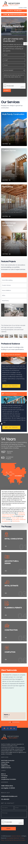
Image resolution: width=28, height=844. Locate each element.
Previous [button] (5, 26)
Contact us (4, 777)
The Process (4, 775)
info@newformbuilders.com (9, 796)
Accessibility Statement (13, 838)
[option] (14, 26)
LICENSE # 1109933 (23, 7)
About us (3, 773)
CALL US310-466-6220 (14, 10)
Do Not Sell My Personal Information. (15, 840)
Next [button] (22, 26)
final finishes (15, 521)
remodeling (21, 514)
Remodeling (4, 764)
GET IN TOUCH (11, 386)
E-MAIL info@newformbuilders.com (14, 14)
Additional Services (6, 767)
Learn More (5, 143)
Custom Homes (5, 762)
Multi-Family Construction (7, 760)
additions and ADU (7, 516)
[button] (14, 275)
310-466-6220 (5, 799)
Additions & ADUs (5, 765)
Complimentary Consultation (8, 779)
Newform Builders (16, 836)
